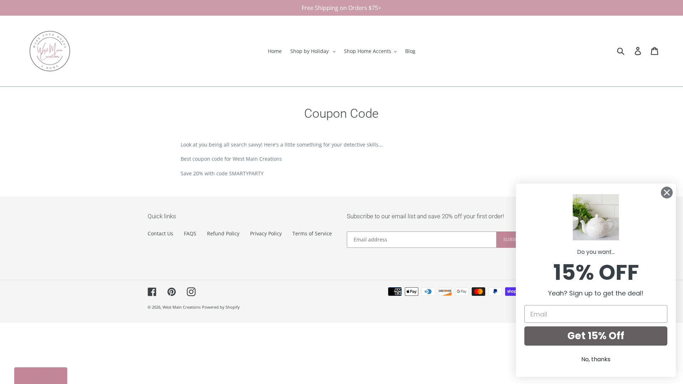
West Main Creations (182, 307)
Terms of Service (312, 233)
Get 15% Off (595, 336)
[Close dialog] (667, 192)
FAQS (190, 233)
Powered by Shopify (221, 307)
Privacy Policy (266, 233)
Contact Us (160, 233)
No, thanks (595, 359)
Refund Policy (223, 233)
